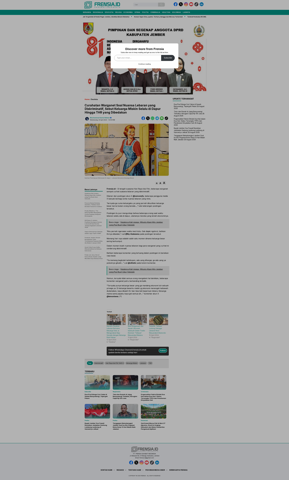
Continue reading (144, 64)
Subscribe (168, 58)
